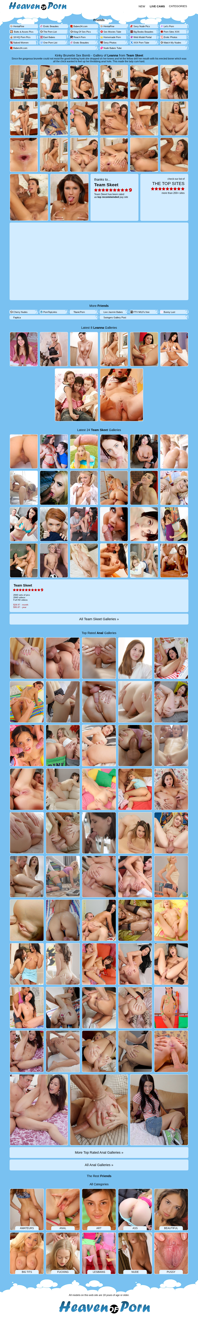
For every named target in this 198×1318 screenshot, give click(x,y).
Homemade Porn (112, 37)
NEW (142, 6)
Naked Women (20, 42)
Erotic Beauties (51, 26)
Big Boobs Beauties (143, 31)
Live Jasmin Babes (113, 312)
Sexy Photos (109, 42)
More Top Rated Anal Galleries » (99, 1152)
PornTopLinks (50, 312)
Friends (99, 20)
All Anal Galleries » (99, 1165)
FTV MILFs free (141, 312)
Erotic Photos (170, 37)
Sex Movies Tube (112, 31)
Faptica (17, 317)
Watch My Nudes (172, 42)
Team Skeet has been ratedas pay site (111, 188)
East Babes (49, 37)
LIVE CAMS (157, 6)
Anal (100, 633)
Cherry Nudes (20, 312)
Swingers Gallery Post (114, 317)
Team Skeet (134, 55)
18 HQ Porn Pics (21, 37)
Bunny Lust (169, 312)
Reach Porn (79, 37)
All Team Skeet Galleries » (99, 619)
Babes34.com (80, 26)
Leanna (112, 55)
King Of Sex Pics (82, 31)
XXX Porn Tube (141, 42)
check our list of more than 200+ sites (168, 186)
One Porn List (50, 42)
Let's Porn (169, 26)
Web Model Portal (142, 37)
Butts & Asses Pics (23, 31)
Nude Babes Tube (112, 48)
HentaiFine (18, 26)
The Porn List (50, 31)
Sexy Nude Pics (141, 26)
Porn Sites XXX (171, 31)
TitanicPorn (79, 312)
